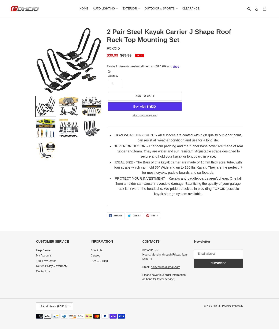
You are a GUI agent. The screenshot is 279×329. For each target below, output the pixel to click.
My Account (43, 255)
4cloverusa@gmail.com (165, 266)
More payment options (145, 115)
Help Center (43, 250)
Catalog (95, 255)
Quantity (113, 75)
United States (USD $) (53, 306)
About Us (96, 250)
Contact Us (43, 271)
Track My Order (46, 260)
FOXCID (217, 306)
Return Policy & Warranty (51, 265)
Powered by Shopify (232, 306)
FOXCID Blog (99, 260)
